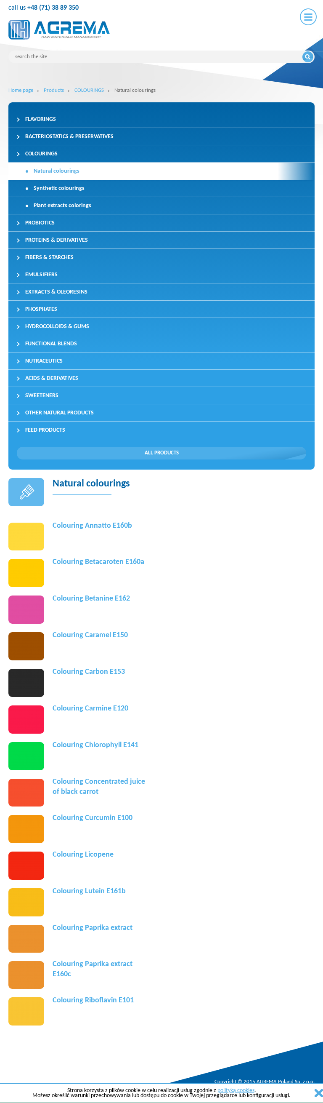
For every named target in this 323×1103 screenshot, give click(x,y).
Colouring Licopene (83, 855)
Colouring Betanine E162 (91, 599)
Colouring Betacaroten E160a (98, 562)
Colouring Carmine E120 (90, 709)
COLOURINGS (89, 90)
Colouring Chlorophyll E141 (95, 745)
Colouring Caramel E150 (90, 635)
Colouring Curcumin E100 (92, 818)
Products (54, 90)
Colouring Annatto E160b (92, 526)
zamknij (319, 1093)
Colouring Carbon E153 (89, 672)
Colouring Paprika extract (92, 928)
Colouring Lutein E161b (89, 891)
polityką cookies (235, 1090)
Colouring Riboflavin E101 (93, 1000)
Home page (20, 90)
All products (162, 453)
